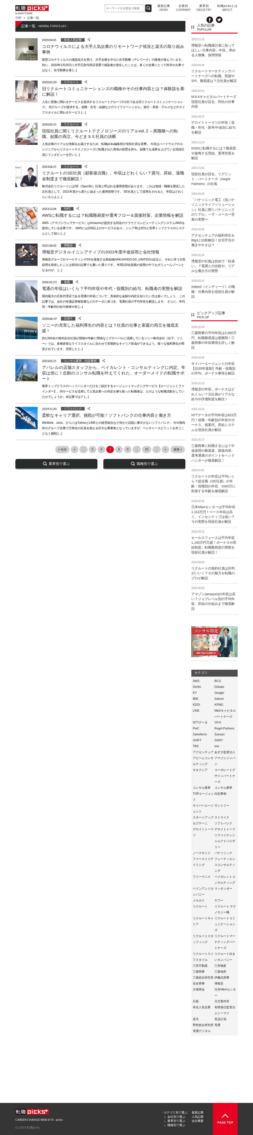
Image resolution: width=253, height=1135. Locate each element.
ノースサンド (202, 853)
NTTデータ (200, 722)
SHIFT (197, 740)
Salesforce (200, 734)
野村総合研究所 (203, 1025)
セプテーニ (200, 823)
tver (216, 746)
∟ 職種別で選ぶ (174, 1125)
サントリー (221, 805)
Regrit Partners (224, 728)
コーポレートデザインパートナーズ (224, 775)
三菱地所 (220, 971)
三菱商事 (199, 971)
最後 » (178, 449)
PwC (196, 728)
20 (146, 449)
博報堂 (68, 245)
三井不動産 (200, 965)
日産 (196, 1001)
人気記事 (198, 1116)
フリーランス (202, 876)
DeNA (197, 686)
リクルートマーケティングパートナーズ (224, 941)
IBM (195, 698)
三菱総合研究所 (203, 977)
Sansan (219, 734)
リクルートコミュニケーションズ (224, 924)
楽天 (196, 1019)
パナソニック (223, 853)
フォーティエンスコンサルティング (224, 864)
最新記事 (198, 1112)
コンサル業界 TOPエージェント (203, 793)
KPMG (218, 704)
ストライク (221, 817)
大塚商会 (199, 989)
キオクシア (200, 769)
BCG (217, 681)
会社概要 (198, 1120)
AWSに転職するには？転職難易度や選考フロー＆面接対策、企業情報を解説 (112, 215)
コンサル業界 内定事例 (80, 360)
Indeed (219, 698)
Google (219, 692)
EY (195, 692)
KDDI (196, 704)
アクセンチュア (203, 752)
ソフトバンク (73, 408)
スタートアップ (203, 817)
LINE (196, 710)
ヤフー (218, 900)
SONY (68, 318)
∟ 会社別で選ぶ (174, 1116)
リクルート (71, 82)
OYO (217, 722)
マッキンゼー (223, 888)
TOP (18, 17)
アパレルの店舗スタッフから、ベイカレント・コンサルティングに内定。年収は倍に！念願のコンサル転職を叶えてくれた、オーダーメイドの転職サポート (113, 373)
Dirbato (219, 686)
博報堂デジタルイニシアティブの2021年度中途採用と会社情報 (100, 252)
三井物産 (220, 965)
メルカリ (199, 900)
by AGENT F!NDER (23, 13)
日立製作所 (221, 1001)
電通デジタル (202, 1030)
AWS (67, 208)
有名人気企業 (73, 39)
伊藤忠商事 (221, 977)
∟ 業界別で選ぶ (174, 1120)
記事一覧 (33, 17)
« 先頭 (62, 449)
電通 (67, 282)
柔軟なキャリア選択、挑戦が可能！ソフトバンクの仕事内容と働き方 (106, 415)
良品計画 (220, 1019)
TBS (196, 746)
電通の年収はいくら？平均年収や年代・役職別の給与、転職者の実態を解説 (112, 288)
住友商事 (199, 983)
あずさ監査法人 (224, 752)
